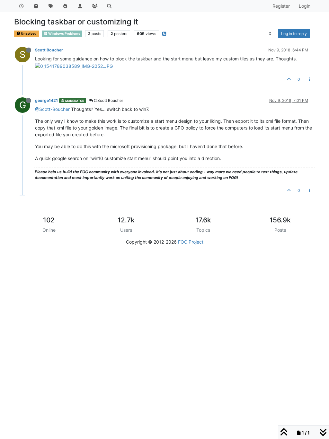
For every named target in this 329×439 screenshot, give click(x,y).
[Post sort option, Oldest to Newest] (270, 33)
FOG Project (190, 242)
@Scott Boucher (108, 100)
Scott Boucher (49, 50)
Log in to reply (294, 33)
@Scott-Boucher (52, 109)
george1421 (46, 100)
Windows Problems (64, 33)
